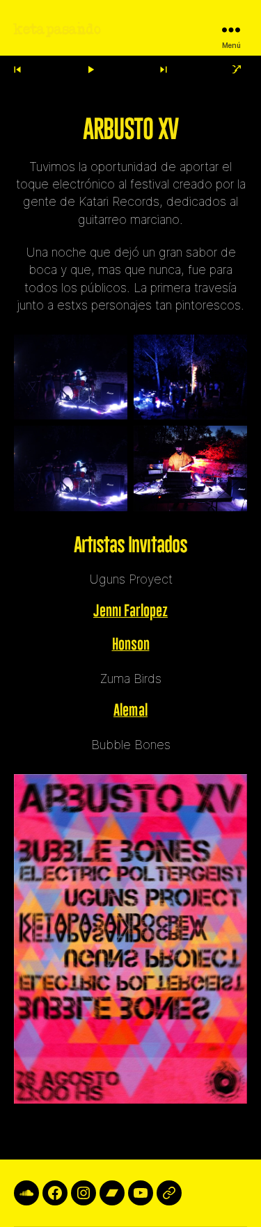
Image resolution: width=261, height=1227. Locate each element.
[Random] (237, 70)
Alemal (130, 711)
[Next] (163, 70)
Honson (131, 645)
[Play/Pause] (90, 70)
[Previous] (17, 70)
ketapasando (57, 29)
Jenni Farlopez (130, 611)
